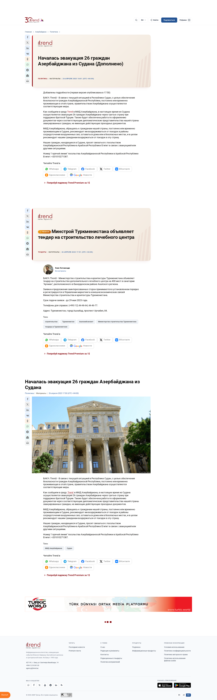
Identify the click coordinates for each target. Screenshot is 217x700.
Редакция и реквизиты (109, 651)
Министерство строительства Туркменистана (117, 322)
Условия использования (174, 647)
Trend (70, 111)
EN (179, 695)
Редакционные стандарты (111, 658)
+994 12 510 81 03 (32, 665)
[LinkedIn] (56, 685)
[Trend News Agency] (33, 645)
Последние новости (77, 647)
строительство (51, 322)
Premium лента (75, 651)
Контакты (104, 655)
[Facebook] (34, 685)
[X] (39, 685)
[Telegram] (50, 685)
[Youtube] (45, 685)
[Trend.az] (34, 20)
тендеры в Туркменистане (56, 327)
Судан (69, 548)
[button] (27, 37)
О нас (102, 647)
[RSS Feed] (61, 685)
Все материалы (60, 271)
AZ (184, 695)
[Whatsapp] (28, 685)
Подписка (136, 647)
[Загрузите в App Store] (164, 685)
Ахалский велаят (86, 322)
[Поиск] (136, 20)
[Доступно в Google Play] (182, 685)
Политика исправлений (110, 662)
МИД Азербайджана (53, 548)
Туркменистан (68, 322)
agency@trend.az (32, 668)
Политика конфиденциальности (177, 651)
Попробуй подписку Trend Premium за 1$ (68, 182)
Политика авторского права (176, 655)
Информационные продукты (144, 651)
